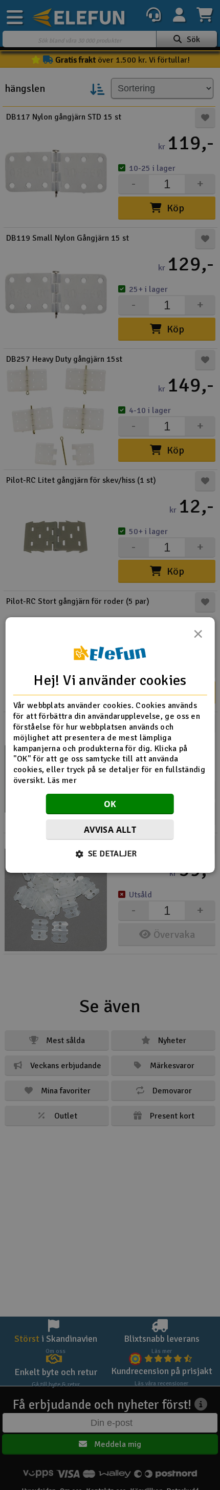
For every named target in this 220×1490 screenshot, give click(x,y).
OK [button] (110, 804)
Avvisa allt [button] (110, 829)
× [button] (198, 636)
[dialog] (110, 745)
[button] (110, 854)
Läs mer (62, 780)
